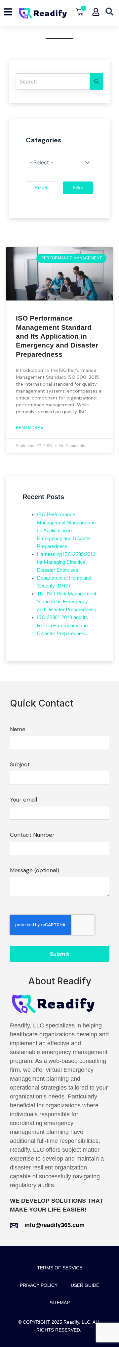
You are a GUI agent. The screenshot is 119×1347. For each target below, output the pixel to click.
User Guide (85, 1285)
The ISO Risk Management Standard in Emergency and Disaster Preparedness (66, 601)
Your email (23, 799)
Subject (20, 764)
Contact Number (32, 834)
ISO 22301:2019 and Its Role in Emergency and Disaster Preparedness (62, 625)
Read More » (29, 427)
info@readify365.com (54, 1225)
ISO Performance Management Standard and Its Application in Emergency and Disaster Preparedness (57, 336)
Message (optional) (34, 870)
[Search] (96, 81)
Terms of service (59, 1267)
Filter (78, 187)
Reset (40, 187)
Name (17, 729)
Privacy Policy (39, 1285)
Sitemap (60, 1302)
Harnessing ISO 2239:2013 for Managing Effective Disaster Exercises (66, 562)
